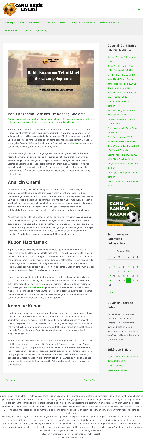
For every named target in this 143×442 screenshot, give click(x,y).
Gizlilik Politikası (115, 365)
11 (114, 271)
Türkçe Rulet (11, 30)
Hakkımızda (41, 30)
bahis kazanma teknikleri (47, 119)
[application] (41, 22)
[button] (139, 9)
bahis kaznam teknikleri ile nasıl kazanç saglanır (31, 122)
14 (128, 271)
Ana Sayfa (10, 22)
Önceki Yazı (10, 380)
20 (123, 276)
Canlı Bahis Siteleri (55, 22)
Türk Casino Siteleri (30, 22)
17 (110, 276)
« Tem (110, 292)
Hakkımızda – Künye (117, 370)
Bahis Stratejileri (107, 22)
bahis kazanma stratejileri (21, 119)
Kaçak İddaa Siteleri (82, 22)
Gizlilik (28, 30)
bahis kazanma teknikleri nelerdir (77, 119)
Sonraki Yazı (91, 380)
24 (109, 280)
